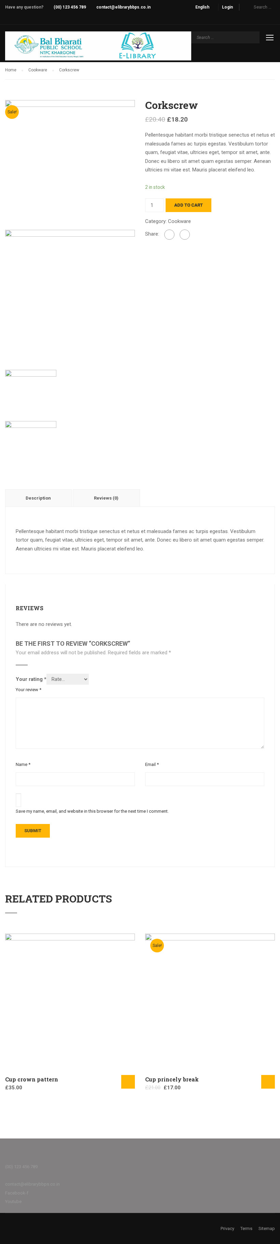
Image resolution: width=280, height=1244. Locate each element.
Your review (28, 689)
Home (10, 70)
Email (152, 764)
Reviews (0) (106, 498)
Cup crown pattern (31, 1079)
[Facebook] (169, 234)
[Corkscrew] (70, 164)
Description (38, 498)
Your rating (31, 679)
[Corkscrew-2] (70, 294)
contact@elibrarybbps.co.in (123, 7)
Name (23, 764)
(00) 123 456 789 (70, 7)
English (202, 7)
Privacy (227, 1228)
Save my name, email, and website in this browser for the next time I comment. (92, 811)
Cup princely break (172, 1079)
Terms (246, 1228)
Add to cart (188, 205)
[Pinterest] (185, 234)
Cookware (37, 70)
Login (227, 7)
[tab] (39, 497)
